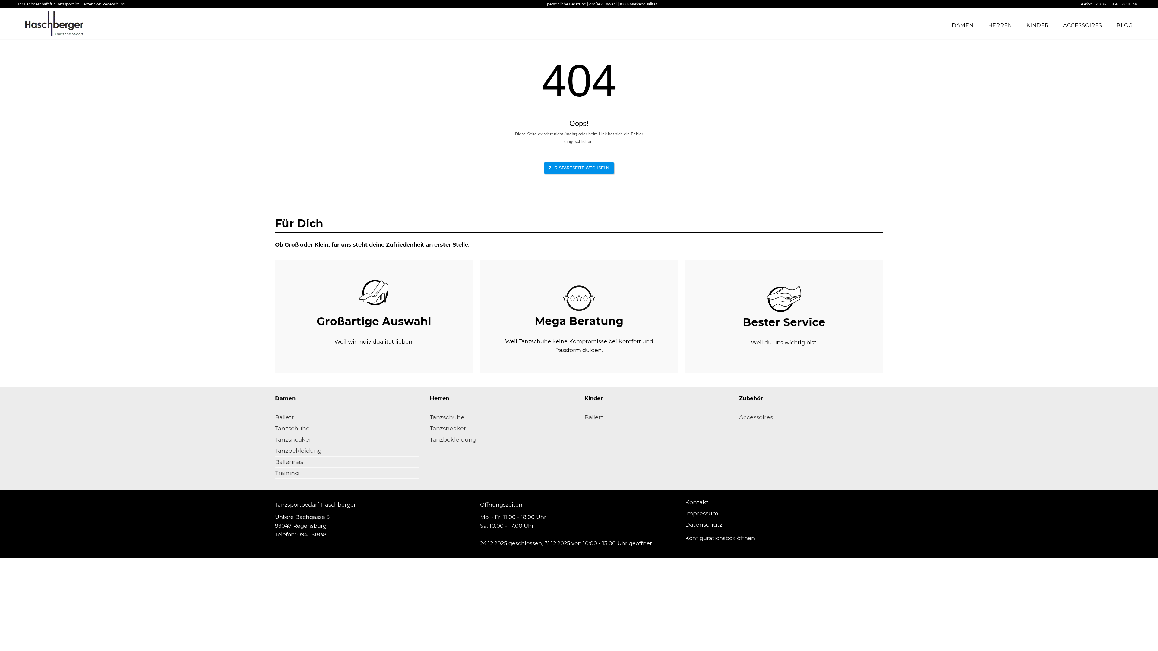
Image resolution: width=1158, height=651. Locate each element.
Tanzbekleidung (298, 450)
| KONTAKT (1129, 4)
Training (287, 473)
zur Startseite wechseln (579, 167)
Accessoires (1082, 25)
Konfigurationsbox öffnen (720, 538)
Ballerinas (289, 461)
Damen (962, 25)
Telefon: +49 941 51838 (1098, 4)
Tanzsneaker (293, 439)
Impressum (701, 513)
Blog (1124, 25)
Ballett (284, 417)
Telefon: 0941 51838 (300, 534)
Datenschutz (704, 524)
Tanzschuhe (292, 428)
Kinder (1038, 25)
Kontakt (697, 502)
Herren (1000, 25)
